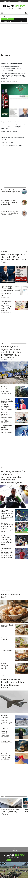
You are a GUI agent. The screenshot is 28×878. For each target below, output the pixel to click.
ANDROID (14, 850)
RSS (5, 860)
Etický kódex (7, 861)
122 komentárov (9, 432)
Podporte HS (6, 1)
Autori (21, 861)
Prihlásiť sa (7, 16)
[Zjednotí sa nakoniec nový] (7, 756)
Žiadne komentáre (9, 359)
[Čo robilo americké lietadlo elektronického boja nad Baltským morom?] (14, 702)
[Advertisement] (14, 40)
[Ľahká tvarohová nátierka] (21, 629)
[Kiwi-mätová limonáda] (21, 642)
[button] (1, 802)
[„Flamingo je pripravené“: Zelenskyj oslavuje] (7, 732)
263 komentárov (9, 264)
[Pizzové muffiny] (21, 655)
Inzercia (8, 860)
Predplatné (21, 16)
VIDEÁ (20, 21)
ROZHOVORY (7, 21)
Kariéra (12, 860)
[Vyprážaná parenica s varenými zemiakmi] (21, 668)
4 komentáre (8, 393)
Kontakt (12, 861)
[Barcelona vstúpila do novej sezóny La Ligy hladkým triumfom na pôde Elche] (21, 527)
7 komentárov (8, 312)
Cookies (21, 860)
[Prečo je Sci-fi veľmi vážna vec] (21, 746)
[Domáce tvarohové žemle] (14, 611)
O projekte (17, 861)
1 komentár (8, 297)
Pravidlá (17, 860)
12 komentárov (9, 422)
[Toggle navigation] (2, 13)
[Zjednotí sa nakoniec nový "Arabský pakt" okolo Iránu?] (21, 758)
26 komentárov (9, 409)
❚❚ (1, 863)
